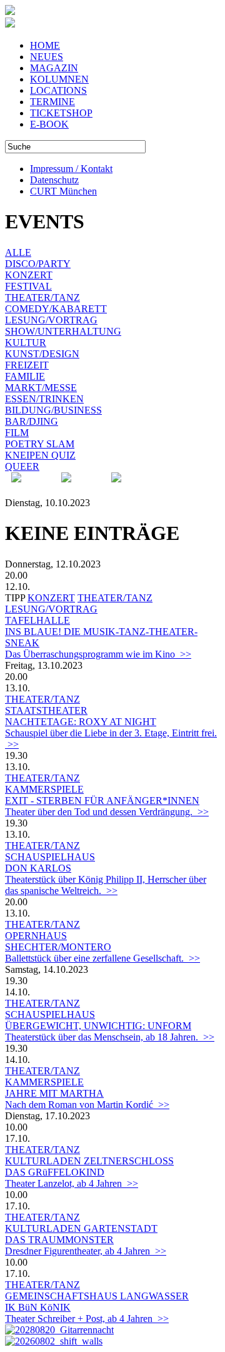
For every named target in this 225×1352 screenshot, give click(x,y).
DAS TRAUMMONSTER (59, 1239)
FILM (17, 432)
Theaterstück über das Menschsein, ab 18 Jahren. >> (109, 1037)
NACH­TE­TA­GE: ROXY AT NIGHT (80, 721)
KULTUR (25, 342)
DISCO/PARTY (38, 263)
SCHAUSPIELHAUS (50, 856)
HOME (45, 45)
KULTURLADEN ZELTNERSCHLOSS (89, 1161)
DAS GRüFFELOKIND (54, 1172)
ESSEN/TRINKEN (44, 399)
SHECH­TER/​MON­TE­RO (58, 947)
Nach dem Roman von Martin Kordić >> (87, 1104)
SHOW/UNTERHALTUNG (63, 331)
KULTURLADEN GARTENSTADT (81, 1228)
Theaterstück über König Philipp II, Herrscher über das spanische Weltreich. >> (105, 885)
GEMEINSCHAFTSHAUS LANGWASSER (97, 1296)
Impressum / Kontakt (71, 168)
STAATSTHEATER (46, 710)
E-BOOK (49, 124)
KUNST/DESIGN (42, 353)
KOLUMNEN (59, 79)
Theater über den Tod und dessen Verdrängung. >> (107, 811)
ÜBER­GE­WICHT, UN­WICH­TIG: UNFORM (98, 1025)
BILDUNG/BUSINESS (53, 410)
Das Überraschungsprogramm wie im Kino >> (98, 654)
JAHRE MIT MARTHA (54, 1093)
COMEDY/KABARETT (56, 308)
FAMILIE (25, 376)
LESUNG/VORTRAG (51, 320)
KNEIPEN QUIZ (40, 455)
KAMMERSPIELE (44, 789)
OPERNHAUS (36, 935)
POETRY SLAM (39, 444)
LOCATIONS (58, 90)
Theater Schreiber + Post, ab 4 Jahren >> (87, 1318)
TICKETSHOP (61, 113)
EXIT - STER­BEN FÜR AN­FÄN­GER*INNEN (102, 800)
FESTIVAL (28, 286)
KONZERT (28, 275)
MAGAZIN (54, 68)
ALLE (18, 252)
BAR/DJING (31, 421)
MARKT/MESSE (41, 387)
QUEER (22, 466)
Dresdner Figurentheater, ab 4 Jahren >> (85, 1251)
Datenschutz (54, 180)
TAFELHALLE (37, 620)
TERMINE (52, 101)
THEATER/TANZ (42, 297)
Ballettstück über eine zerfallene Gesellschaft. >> (102, 958)
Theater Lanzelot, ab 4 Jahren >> (71, 1183)
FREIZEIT (27, 365)
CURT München (63, 191)
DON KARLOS (38, 868)
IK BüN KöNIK (38, 1307)
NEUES (46, 56)
